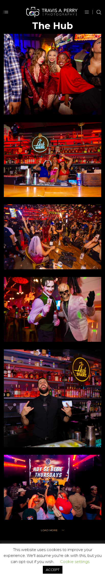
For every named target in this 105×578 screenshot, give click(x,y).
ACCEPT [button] (52, 570)
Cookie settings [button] (74, 561)
